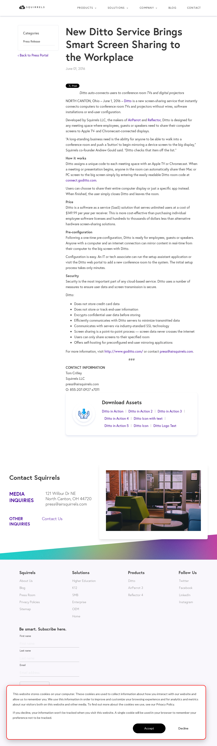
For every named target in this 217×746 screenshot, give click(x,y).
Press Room (27, 595)
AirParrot (134, 120)
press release (31, 41)
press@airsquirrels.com (176, 351)
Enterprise (79, 602)
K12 (74, 588)
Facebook (185, 588)
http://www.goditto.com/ (123, 351)
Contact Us (52, 518)
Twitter (184, 581)
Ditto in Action (112, 411)
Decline (183, 728)
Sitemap (25, 609)
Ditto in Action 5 (116, 425)
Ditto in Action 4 (116, 418)
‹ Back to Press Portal (33, 55)
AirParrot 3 (135, 588)
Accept (149, 728)
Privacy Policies (29, 602)
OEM (75, 609)
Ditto (128, 101)
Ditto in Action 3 (170, 411)
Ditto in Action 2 (140, 411)
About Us (26, 581)
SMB (75, 595)
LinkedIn (185, 595)
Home (76, 616)
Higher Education (84, 581)
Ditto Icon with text (148, 418)
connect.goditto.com (81, 180)
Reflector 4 (135, 595)
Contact (194, 8)
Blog (172, 8)
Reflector (154, 120)
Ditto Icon (141, 425)
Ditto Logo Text (164, 425)
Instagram (186, 602)
